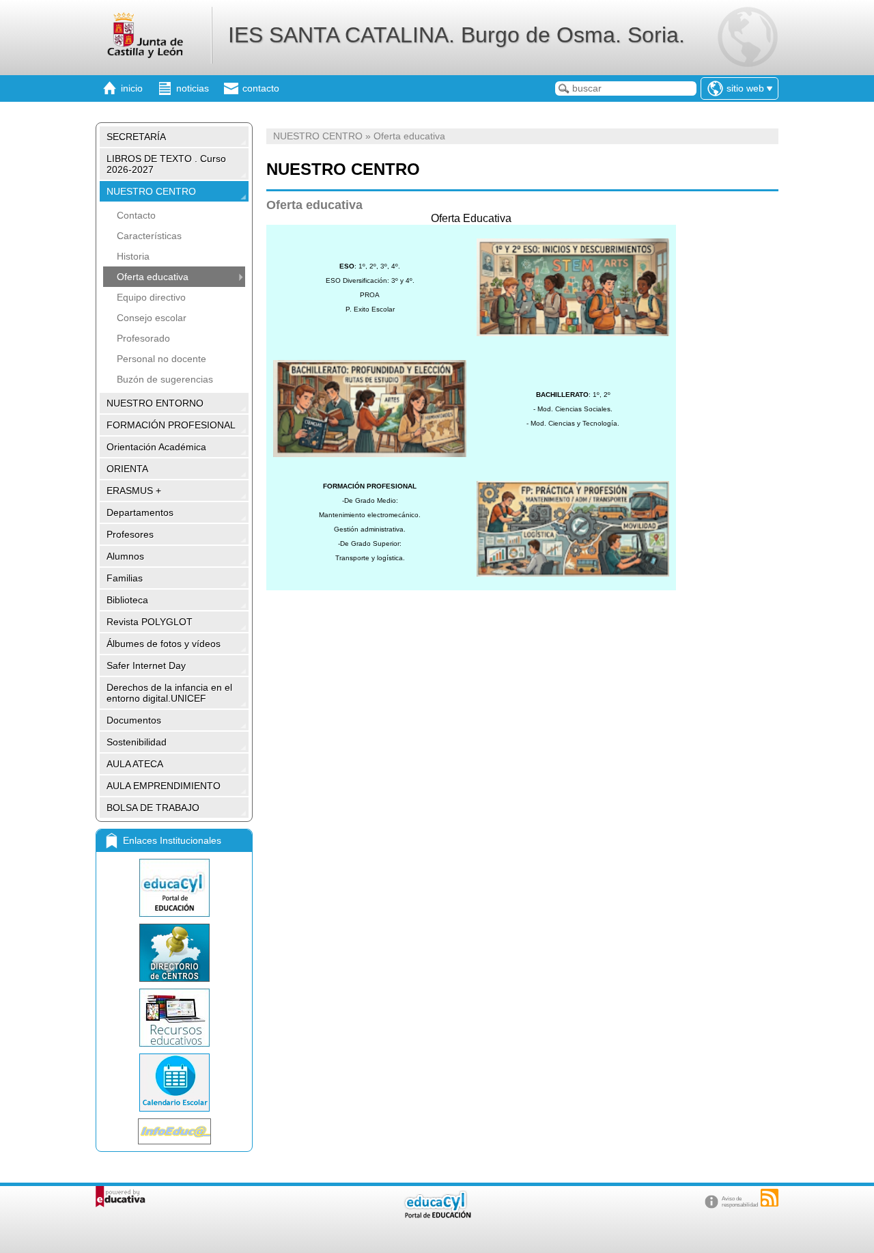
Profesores (130, 534)
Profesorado (143, 338)
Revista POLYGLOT (150, 621)
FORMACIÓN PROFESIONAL (171, 424)
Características (149, 235)
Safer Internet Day (146, 665)
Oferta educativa (152, 276)
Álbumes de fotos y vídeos (164, 643)
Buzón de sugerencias (165, 379)
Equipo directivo (151, 297)
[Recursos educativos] (174, 1018)
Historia (133, 256)
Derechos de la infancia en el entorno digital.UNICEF (169, 693)
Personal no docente (161, 358)
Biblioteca (127, 599)
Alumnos (125, 556)
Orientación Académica (156, 446)
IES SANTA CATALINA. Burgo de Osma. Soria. (456, 35)
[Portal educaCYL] (174, 888)
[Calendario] (174, 1083)
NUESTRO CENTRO (151, 191)
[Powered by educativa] (120, 1196)
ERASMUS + (134, 490)
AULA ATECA (135, 763)
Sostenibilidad (137, 741)
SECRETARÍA (136, 136)
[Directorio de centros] (174, 953)
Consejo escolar (151, 317)
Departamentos (140, 512)
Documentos (134, 720)
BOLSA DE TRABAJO (153, 807)
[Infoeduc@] (174, 1131)
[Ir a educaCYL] (437, 1215)
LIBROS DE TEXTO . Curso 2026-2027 (166, 164)
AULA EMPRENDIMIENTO (164, 785)
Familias (125, 578)
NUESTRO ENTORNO (155, 403)
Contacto (136, 215)
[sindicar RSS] (769, 1198)
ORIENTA (127, 468)
